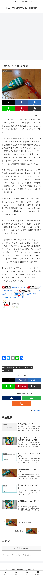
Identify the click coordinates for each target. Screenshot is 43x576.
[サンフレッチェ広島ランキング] (25, 290)
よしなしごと (8, 370)
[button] (34, 108)
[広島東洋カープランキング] (33, 287)
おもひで (20, 367)
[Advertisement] (21, 37)
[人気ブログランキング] (6, 287)
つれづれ (29, 367)
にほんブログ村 (30, 294)
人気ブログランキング (19, 287)
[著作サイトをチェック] (11, 398)
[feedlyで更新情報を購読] (31, 398)
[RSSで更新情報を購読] (21, 403)
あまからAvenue (9, 367)
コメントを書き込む (21, 548)
